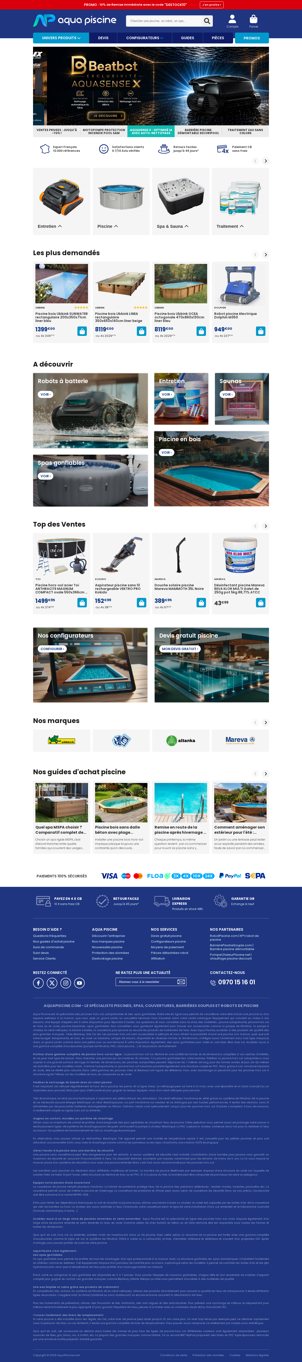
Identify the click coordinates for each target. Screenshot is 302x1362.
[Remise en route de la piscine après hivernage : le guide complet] (181, 802)
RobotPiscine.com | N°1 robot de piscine (234, 938)
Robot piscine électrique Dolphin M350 (235, 316)
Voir (45, 394)
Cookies (235, 1355)
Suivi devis (41, 953)
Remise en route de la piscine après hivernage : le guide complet (179, 830)
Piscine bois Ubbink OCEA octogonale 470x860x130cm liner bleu (179, 317)
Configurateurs (143, 37)
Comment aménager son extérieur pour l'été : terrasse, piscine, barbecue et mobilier (239, 830)
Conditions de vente (173, 1355)
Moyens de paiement (167, 947)
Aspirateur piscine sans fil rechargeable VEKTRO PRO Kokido (118, 589)
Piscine (104, 226)
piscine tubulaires (73, 1026)
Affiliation (158, 958)
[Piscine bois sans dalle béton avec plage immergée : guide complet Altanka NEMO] (121, 802)
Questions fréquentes (49, 936)
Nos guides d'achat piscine (54, 941)
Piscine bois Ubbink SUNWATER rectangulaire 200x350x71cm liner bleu (61, 317)
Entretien (47, 226)
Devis (103, 37)
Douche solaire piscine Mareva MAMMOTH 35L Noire (179, 587)
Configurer (52, 649)
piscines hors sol (92, 1014)
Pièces (218, 37)
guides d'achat (73, 772)
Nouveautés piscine (107, 947)
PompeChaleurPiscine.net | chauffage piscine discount (231, 956)
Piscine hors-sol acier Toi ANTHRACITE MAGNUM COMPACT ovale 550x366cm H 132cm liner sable (61, 589)
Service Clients (44, 958)
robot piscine (70, 1098)
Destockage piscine (107, 958)
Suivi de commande (48, 947)
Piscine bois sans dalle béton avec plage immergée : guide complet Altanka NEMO (118, 830)
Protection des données (110, 953)
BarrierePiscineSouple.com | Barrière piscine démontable (232, 947)
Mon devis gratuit (180, 649)
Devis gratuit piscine (166, 936)
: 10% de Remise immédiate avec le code (152, 4)
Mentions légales (257, 1355)
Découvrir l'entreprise (108, 936)
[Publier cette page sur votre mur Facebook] (38, 983)
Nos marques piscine (108, 941)
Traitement (227, 226)
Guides (187, 37)
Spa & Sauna (170, 226)
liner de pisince (126, 1319)
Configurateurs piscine (168, 941)
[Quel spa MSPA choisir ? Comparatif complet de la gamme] (61, 802)
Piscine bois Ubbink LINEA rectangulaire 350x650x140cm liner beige (118, 317)
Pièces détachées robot (169, 953)
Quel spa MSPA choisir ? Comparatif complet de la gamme (59, 830)
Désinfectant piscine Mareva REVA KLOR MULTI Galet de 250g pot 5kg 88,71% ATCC (239, 589)
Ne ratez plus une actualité (143, 972)
